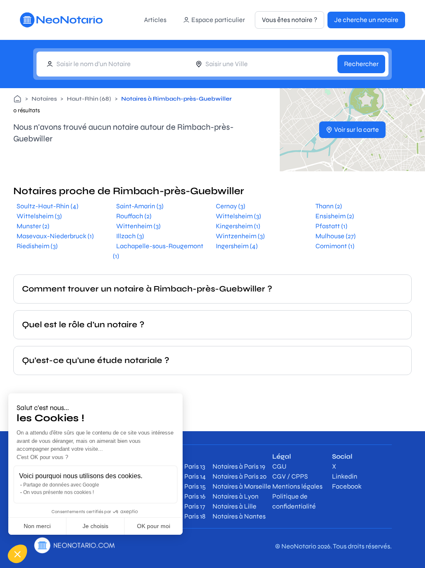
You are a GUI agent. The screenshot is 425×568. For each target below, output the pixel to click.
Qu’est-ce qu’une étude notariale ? (95, 360)
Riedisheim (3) (37, 246)
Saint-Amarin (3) (140, 206)
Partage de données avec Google (61, 485)
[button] (17, 554)
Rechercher (361, 64)
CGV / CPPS (290, 476)
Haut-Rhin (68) (89, 98)
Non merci (37, 526)
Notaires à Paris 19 (238, 466)
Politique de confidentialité (294, 501)
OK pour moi (153, 526)
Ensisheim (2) (334, 216)
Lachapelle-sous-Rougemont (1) (158, 251)
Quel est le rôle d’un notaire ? (83, 324)
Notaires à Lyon (235, 496)
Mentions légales (297, 486)
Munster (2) (33, 226)
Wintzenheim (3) (240, 236)
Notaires (44, 98)
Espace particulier (218, 20)
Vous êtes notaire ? (289, 20)
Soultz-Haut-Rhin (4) (47, 206)
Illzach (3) (130, 236)
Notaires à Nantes (239, 516)
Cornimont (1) (334, 246)
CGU (279, 466)
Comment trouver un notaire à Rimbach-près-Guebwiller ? (147, 289)
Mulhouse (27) (335, 236)
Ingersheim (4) (237, 246)
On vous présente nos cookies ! (58, 492)
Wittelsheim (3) (39, 216)
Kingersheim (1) (238, 226)
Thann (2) (328, 206)
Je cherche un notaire (366, 20)
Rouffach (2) (133, 216)
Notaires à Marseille (241, 486)
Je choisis (95, 526)
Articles (155, 20)
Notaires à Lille (234, 506)
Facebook (346, 486)
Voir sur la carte (356, 129)
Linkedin (344, 476)
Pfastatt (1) (331, 226)
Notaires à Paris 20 (239, 476)
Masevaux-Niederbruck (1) (55, 236)
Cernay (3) (230, 206)
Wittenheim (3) (138, 226)
